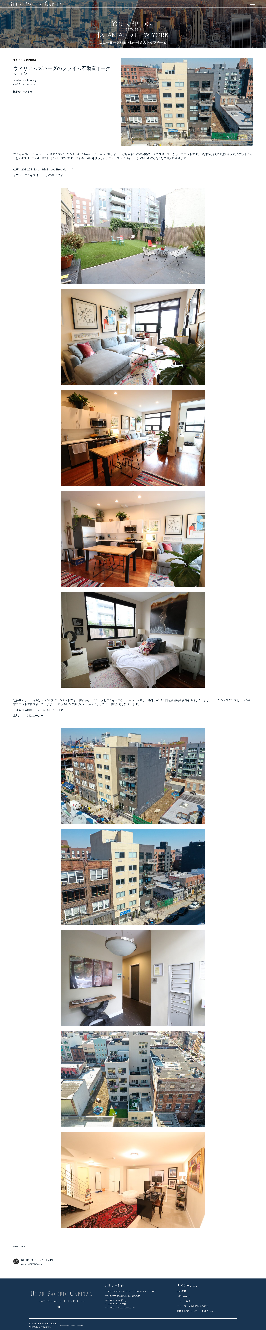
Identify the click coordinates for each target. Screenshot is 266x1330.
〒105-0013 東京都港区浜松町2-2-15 (122, 1296)
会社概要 (181, 1291)
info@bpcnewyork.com (120, 1307)
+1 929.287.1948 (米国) (116, 1303)
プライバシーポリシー (64, 1325)
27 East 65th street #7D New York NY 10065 (130, 1291)
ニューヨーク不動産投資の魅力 (192, 1306)
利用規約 (73, 1325)
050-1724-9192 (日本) (115, 1300)
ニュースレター (185, 1301)
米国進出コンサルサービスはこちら (195, 1311)
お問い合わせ (184, 1296)
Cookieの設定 (80, 1325)
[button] (252, 3)
